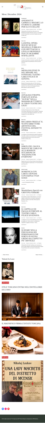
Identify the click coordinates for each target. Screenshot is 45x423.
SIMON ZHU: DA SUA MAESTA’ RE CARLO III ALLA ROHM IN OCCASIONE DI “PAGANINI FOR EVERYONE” (31, 151)
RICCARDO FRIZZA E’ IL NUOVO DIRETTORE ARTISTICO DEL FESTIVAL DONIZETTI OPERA (32, 126)
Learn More (23, 37)
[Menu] (2, 6)
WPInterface (35, 418)
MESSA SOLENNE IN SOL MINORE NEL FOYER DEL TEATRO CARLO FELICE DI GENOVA (30, 74)
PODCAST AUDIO (24, 169)
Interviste (23, 188)
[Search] (42, 6)
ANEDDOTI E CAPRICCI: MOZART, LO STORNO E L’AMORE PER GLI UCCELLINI (32, 23)
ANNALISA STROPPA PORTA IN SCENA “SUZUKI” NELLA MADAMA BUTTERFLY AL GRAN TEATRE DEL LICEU (31, 100)
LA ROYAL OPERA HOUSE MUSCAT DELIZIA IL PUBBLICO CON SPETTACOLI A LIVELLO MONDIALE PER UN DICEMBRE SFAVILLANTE (31, 49)
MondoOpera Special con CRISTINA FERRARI (31, 191)
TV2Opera (40, 29)
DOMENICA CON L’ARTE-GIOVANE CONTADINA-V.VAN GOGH (30, 175)
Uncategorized (23, 18)
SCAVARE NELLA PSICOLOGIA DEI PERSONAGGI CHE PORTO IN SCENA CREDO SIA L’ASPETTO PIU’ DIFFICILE (31, 235)
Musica (22, 68)
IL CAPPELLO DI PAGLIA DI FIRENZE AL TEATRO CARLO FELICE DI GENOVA (31, 212)
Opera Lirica (23, 40)
